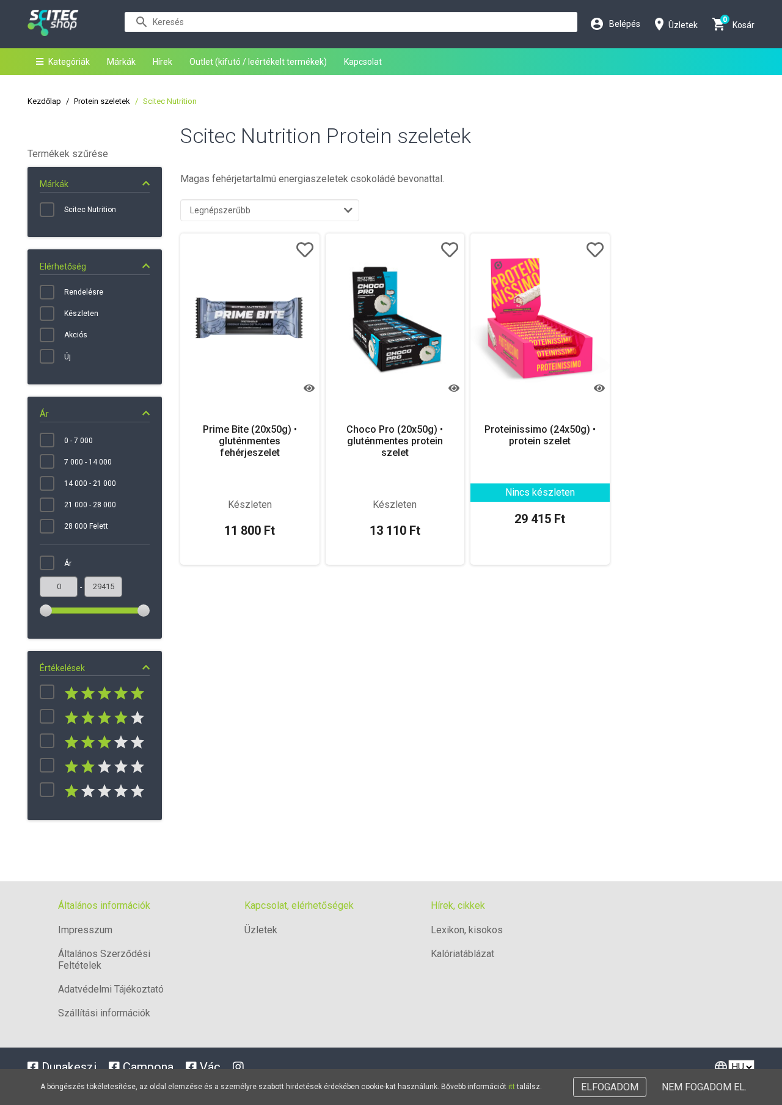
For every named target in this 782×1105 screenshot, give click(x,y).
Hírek (162, 62)
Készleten (81, 313)
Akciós (75, 335)
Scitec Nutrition (90, 209)
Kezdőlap (44, 101)
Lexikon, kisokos (467, 930)
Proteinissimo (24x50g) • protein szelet (540, 435)
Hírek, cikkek (458, 905)
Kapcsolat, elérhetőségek (299, 905)
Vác (209, 1067)
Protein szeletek (102, 101)
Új (67, 357)
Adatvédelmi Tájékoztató (111, 989)
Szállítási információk (104, 1013)
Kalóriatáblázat (462, 954)
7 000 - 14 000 (88, 462)
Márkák (121, 62)
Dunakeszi (67, 1067)
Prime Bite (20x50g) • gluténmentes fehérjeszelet (250, 441)
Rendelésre (83, 292)
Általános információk (104, 905)
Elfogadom (609, 1087)
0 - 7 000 (78, 440)
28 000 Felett (86, 526)
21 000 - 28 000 (90, 505)
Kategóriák (69, 62)
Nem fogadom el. (704, 1087)
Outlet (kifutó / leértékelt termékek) (258, 62)
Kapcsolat (363, 62)
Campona (147, 1067)
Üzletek (260, 930)
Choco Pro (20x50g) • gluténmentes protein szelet (394, 441)
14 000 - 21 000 (90, 483)
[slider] (46, 610)
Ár (67, 563)
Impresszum (85, 930)
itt (511, 1086)
